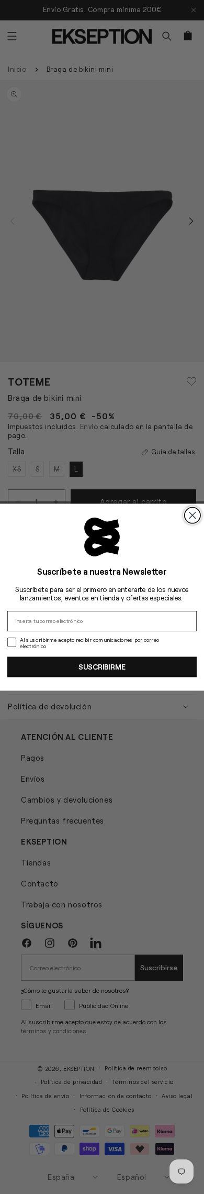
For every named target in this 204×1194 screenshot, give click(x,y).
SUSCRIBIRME (102, 666)
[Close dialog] (192, 515)
